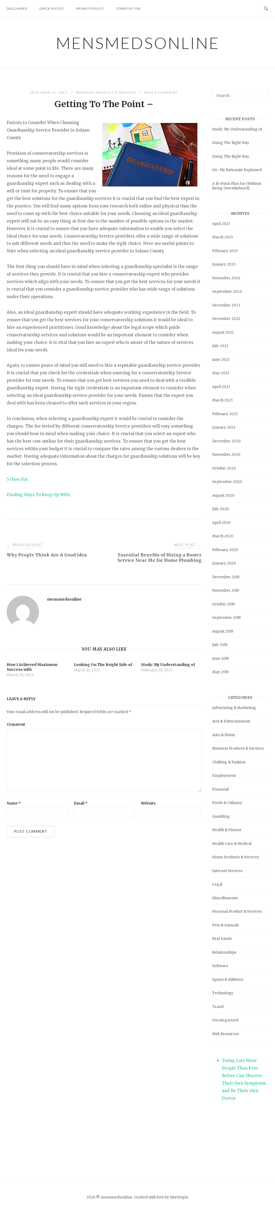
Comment (16, 724)
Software (220, 966)
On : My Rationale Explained (237, 170)
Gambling (221, 816)
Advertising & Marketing (234, 708)
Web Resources (225, 1034)
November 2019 (225, 590)
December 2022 (226, 318)
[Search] (262, 93)
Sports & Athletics (227, 979)
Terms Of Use (128, 8)
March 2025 (222, 237)
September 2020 (227, 481)
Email (81, 803)
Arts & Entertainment (231, 721)
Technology (222, 993)
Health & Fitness (226, 830)
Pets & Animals (225, 925)
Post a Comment (161, 92)
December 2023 (226, 305)
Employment (224, 775)
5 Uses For (17, 479)
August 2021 (223, 332)
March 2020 (222, 536)
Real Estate (222, 938)
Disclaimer (17, 8)
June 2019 (220, 658)
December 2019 (225, 577)
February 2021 (224, 414)
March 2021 (222, 400)
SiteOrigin (179, 1197)
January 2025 (224, 264)
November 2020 (226, 454)
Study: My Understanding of (237, 129)
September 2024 (227, 291)
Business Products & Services (238, 748)
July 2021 (220, 346)
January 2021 (223, 427)
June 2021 (220, 359)
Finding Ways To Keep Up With (38, 494)
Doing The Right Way (230, 142)
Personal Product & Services (106, 92)
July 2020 (220, 509)
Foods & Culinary (227, 803)
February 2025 (225, 251)
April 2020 (221, 522)
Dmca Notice (51, 8)
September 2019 (226, 617)
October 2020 (224, 468)
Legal (217, 884)
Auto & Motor (223, 735)
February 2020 (225, 550)
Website (148, 803)
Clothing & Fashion (228, 762)
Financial (220, 789)
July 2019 (219, 645)
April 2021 (221, 387)
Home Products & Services (235, 857)
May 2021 (220, 373)
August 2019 (222, 631)
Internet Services (227, 871)
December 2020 (226, 441)
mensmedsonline (137, 42)
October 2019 (223, 604)
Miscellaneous (225, 898)
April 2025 (221, 223)
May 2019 (220, 672)
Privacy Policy (90, 8)
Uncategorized (225, 1020)
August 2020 (223, 495)
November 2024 (226, 278)
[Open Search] (266, 8)
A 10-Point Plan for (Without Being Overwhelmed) (236, 186)
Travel (218, 1006)
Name (14, 803)
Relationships (224, 952)
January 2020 (224, 563)
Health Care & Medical (232, 843)
